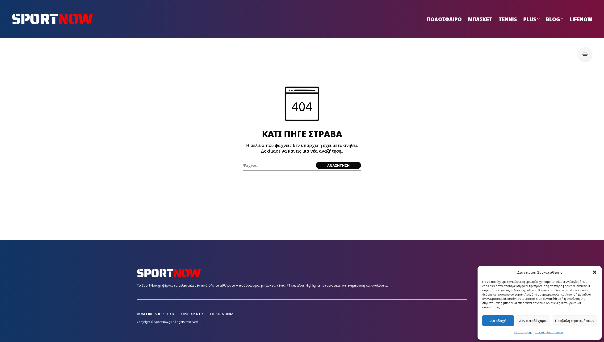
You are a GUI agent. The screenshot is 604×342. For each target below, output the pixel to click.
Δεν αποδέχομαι (533, 320)
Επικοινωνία (221, 314)
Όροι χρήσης (523, 332)
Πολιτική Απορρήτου (549, 332)
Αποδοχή (498, 320)
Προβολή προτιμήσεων (574, 320)
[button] (594, 272)
